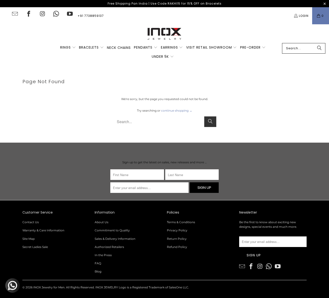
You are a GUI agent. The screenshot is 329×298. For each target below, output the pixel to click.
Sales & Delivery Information (115, 239)
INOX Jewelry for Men (49, 287)
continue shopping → (176, 110)
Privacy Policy (177, 230)
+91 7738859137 (91, 16)
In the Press (103, 255)
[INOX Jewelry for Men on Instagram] (42, 14)
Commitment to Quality (112, 230)
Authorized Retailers (109, 247)
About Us (101, 222)
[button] (68, 47)
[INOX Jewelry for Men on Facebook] (29, 14)
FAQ (98, 263)
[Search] (319, 48)
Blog (98, 271)
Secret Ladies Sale (35, 247)
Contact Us (30, 222)
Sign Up (204, 187)
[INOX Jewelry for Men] (164, 33)
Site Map (28, 239)
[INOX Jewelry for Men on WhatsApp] (56, 14)
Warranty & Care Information (43, 230)
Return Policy (177, 239)
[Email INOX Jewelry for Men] (15, 14)
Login (304, 16)
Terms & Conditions (181, 222)
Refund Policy (177, 247)
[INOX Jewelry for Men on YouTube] (70, 14)
